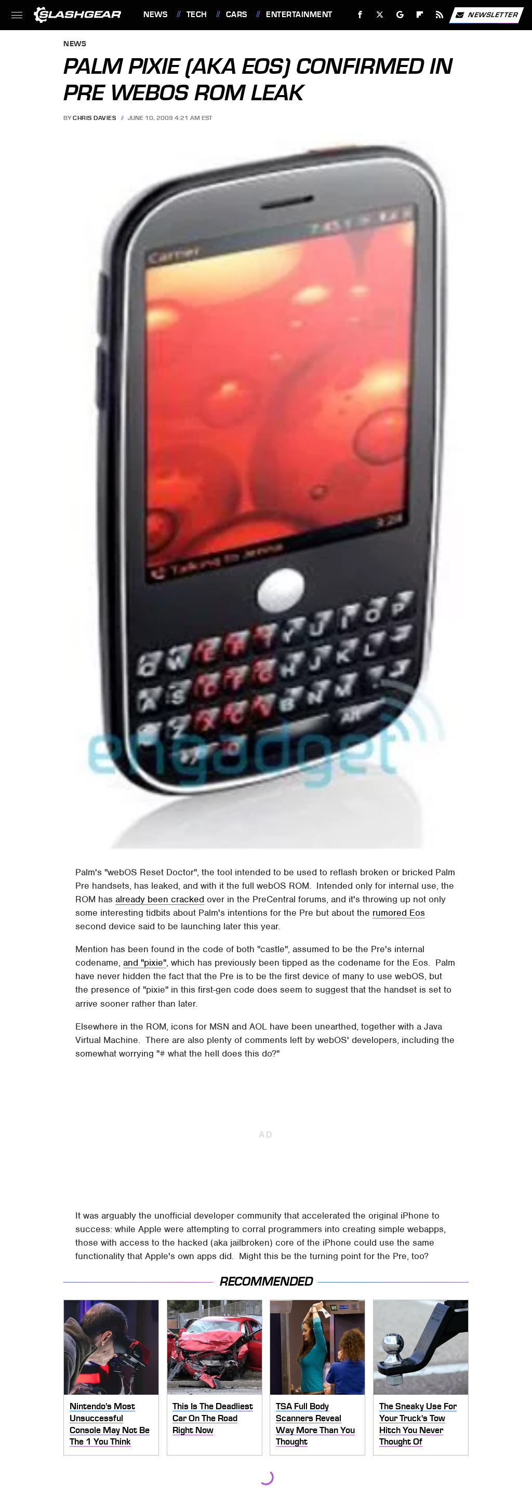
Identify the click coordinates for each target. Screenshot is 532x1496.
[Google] (400, 15)
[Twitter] (380, 15)
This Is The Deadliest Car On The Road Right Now (212, 1418)
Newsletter (493, 14)
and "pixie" (144, 962)
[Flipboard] (420, 15)
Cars (236, 14)
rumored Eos (399, 912)
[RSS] (439, 15)
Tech (197, 14)
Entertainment (299, 14)
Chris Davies (94, 118)
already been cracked (159, 899)
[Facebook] (360, 15)
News (155, 14)
